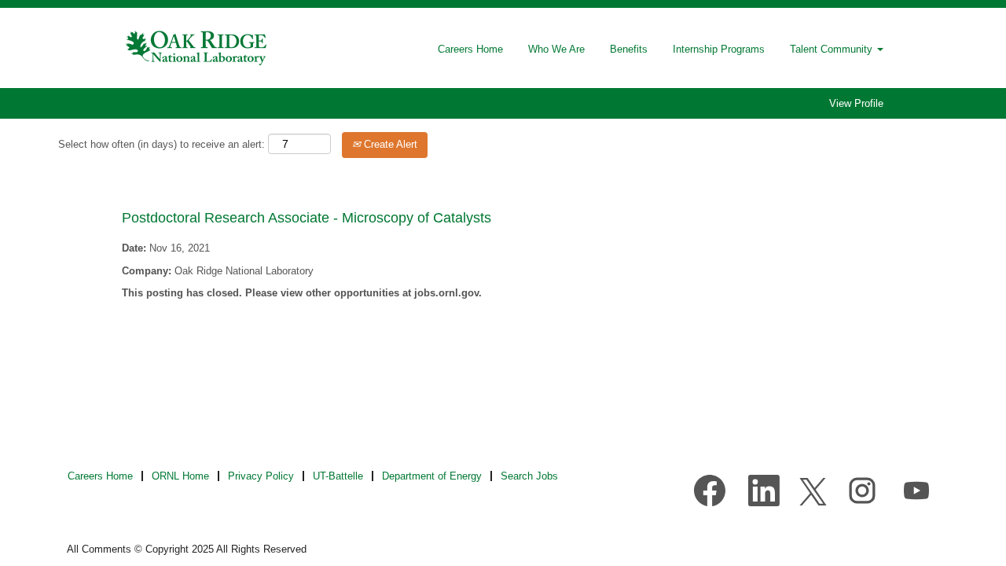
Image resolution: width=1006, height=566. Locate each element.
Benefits (629, 49)
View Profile (856, 103)
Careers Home (470, 49)
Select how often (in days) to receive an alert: (161, 144)
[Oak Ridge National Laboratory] (197, 48)
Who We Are (556, 49)
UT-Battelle (338, 476)
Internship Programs (719, 49)
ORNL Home (180, 476)
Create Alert (389, 144)
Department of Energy (432, 476)
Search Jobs (529, 476)
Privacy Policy (261, 476)
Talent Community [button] (833, 49)
